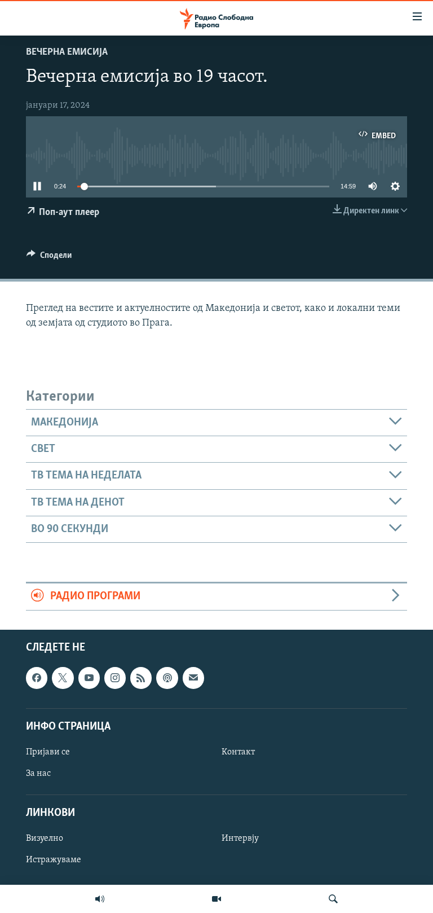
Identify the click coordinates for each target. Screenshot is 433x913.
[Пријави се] (193, 677)
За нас (38, 773)
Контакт (238, 752)
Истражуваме (53, 859)
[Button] (49, 258)
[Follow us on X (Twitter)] (62, 677)
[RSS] (141, 677)
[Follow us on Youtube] (89, 677)
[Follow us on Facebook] (36, 677)
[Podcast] (167, 677)
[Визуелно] (216, 899)
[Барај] (333, 899)
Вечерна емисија (67, 52)
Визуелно (44, 838)
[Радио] (100, 899)
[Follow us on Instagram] (115, 677)
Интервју (240, 838)
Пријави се (48, 752)
